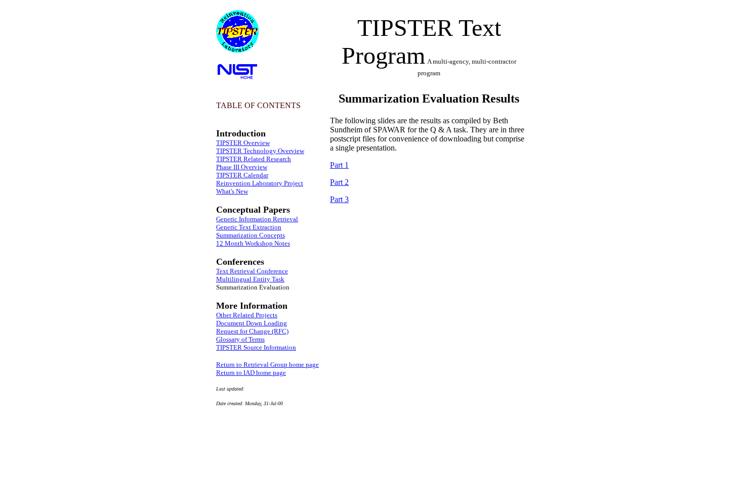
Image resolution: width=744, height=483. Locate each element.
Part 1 (339, 165)
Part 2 (339, 182)
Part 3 (339, 199)
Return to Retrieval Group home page (267, 364)
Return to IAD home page (251, 372)
